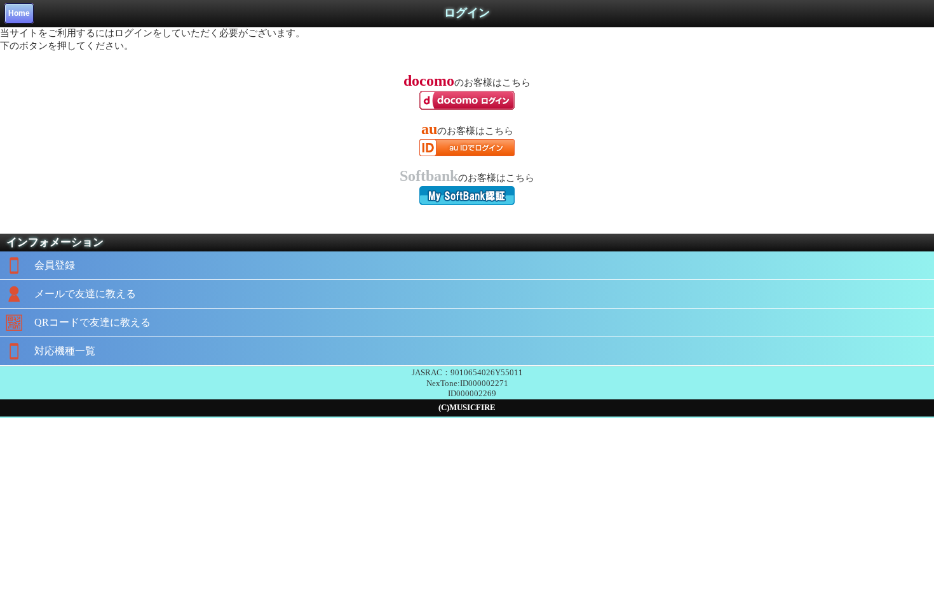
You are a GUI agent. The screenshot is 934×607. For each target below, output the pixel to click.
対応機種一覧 (64, 350)
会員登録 (54, 265)
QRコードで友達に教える (92, 322)
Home (19, 13)
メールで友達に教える (85, 293)
